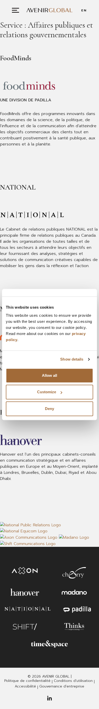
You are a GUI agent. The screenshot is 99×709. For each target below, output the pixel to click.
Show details (71, 359)
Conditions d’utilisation (73, 681)
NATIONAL (18, 187)
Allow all (49, 375)
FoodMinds (15, 58)
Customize (46, 392)
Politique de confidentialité (27, 681)
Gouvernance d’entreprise (61, 686)
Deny (49, 408)
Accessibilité (25, 686)
